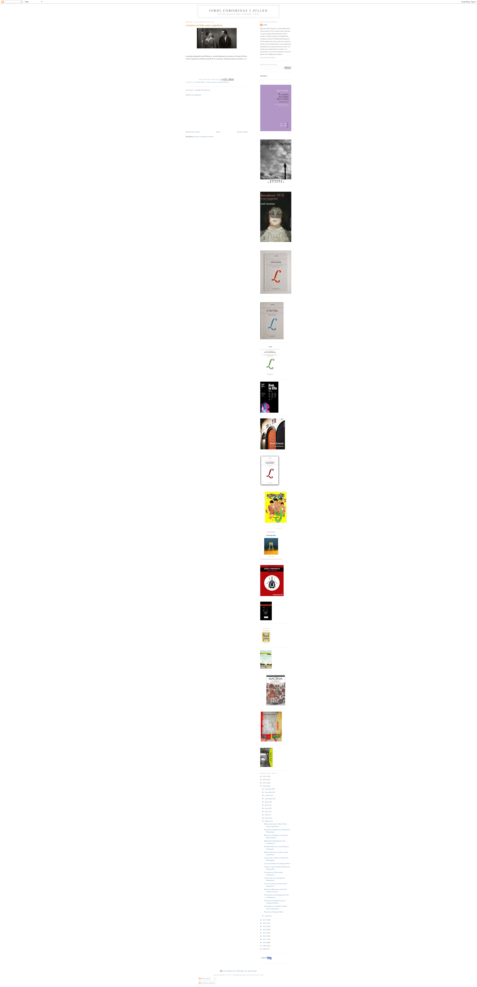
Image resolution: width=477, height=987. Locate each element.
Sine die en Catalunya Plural (273, 912)
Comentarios (207, 983)
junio (267, 808)
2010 (265, 942)
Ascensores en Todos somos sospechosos (204, 25)
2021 (265, 776)
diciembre (268, 789)
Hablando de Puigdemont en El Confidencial (274, 842)
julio (266, 805)
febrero (267, 821)
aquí (245, 59)
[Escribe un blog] (225, 79)
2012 (265, 936)
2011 (265, 939)
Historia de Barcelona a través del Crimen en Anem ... (275, 890)
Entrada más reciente (193, 132)
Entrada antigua (242, 132)
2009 (265, 946)
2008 (265, 949)
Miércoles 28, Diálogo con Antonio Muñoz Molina (276, 836)
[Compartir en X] (228, 79)
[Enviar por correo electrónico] (223, 79)
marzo (267, 818)
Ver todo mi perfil (268, 57)
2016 (265, 923)
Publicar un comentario (193, 95)
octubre (267, 795)
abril (266, 815)
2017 (265, 920)
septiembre (269, 798)
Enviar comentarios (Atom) (204, 136)
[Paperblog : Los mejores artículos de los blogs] (266, 959)
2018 (265, 786)
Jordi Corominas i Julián (238, 10)
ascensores (200, 82)
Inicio (218, 132)
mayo (267, 811)
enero (267, 916)
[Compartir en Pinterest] (232, 79)
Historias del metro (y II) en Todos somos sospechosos (275, 825)
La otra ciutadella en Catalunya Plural (277, 863)
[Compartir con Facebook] (230, 79)
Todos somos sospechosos (217, 82)
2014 (265, 929)
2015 (265, 926)
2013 (265, 933)
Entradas (205, 979)
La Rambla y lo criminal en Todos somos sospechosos (275, 907)
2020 (265, 779)
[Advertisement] (204, 113)
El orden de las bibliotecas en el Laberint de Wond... (275, 901)
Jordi (265, 25)
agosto (267, 802)
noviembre (268, 792)
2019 (265, 783)
